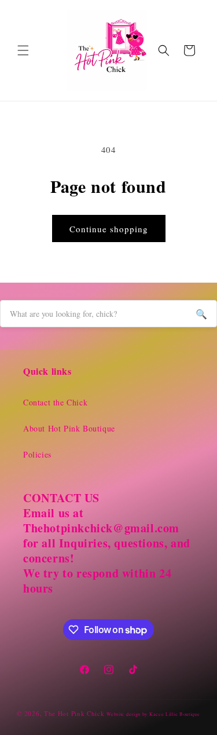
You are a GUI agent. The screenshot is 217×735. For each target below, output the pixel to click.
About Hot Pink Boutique (69, 428)
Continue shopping (108, 229)
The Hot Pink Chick (74, 713)
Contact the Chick (55, 402)
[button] (23, 50)
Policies (37, 454)
